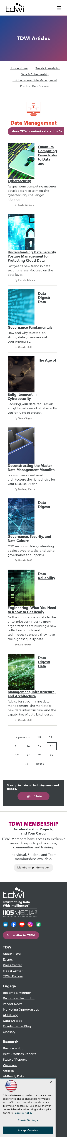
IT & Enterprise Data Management (35, 80)
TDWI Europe (13, 976)
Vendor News (12, 1004)
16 (28, 746)
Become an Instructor (18, 998)
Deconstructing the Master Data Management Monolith (31, 468)
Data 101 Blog (12, 1021)
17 (39, 746)
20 (28, 755)
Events (8, 959)
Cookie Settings (28, 1120)
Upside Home (19, 68)
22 (51, 755)
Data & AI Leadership (34, 74)
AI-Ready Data (13, 1076)
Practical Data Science (34, 86)
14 (51, 737)
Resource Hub (13, 1048)
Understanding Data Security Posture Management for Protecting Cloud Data (32, 256)
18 (51, 746)
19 (17, 755)
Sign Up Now (33, 796)
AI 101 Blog (10, 1015)
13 (39, 737)
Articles (8, 1071)
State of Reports (15, 1059)
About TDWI (12, 954)
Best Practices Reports (19, 1054)
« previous (22, 737)
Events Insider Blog (17, 1026)
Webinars (10, 1065)
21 (40, 755)
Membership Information (33, 867)
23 (26, 764)
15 (16, 746)
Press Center (12, 965)
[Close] (51, 1082)
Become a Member (17, 993)
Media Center (13, 970)
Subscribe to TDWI (21, 935)
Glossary (9, 1032)
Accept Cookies (28, 1130)
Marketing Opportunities (21, 1009)
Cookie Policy (23, 1112)
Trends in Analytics (48, 68)
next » (40, 764)
